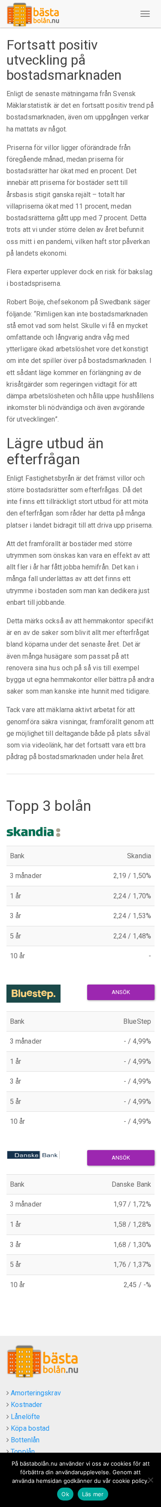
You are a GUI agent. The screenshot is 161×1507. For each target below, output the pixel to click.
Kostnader (26, 1405)
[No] (150, 1480)
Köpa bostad (30, 1428)
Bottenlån (25, 1440)
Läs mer (93, 1494)
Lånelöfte (25, 1417)
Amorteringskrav (36, 1393)
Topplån (23, 1452)
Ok (65, 1494)
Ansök (121, 992)
